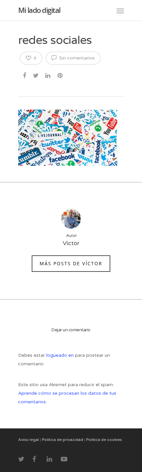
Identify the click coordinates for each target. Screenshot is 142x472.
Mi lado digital (39, 10)
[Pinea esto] (60, 74)
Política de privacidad (62, 439)
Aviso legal (28, 439)
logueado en (60, 355)
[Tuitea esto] (36, 74)
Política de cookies (104, 439)
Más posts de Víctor (71, 263)
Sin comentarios (76, 58)
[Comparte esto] (25, 74)
